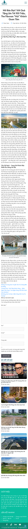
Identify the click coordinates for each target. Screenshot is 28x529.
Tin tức (17, 518)
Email (3, 333)
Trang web (4, 340)
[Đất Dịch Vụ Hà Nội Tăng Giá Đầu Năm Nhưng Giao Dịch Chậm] (14, 417)
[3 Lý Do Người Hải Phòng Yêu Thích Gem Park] (14, 394)
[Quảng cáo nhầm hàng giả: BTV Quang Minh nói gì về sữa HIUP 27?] (14, 370)
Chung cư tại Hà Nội (8, 516)
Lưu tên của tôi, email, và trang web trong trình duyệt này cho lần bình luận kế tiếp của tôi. (13, 350)
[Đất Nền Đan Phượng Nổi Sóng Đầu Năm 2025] (14, 465)
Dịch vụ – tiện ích (7, 518)
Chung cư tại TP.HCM (21, 516)
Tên (2, 325)
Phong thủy (5, 520)
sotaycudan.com (13, 527)
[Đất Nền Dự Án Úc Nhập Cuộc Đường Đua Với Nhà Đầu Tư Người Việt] (14, 441)
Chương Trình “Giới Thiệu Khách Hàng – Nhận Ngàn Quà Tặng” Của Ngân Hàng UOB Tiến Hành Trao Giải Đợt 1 (14, 290)
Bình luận (4, 305)
